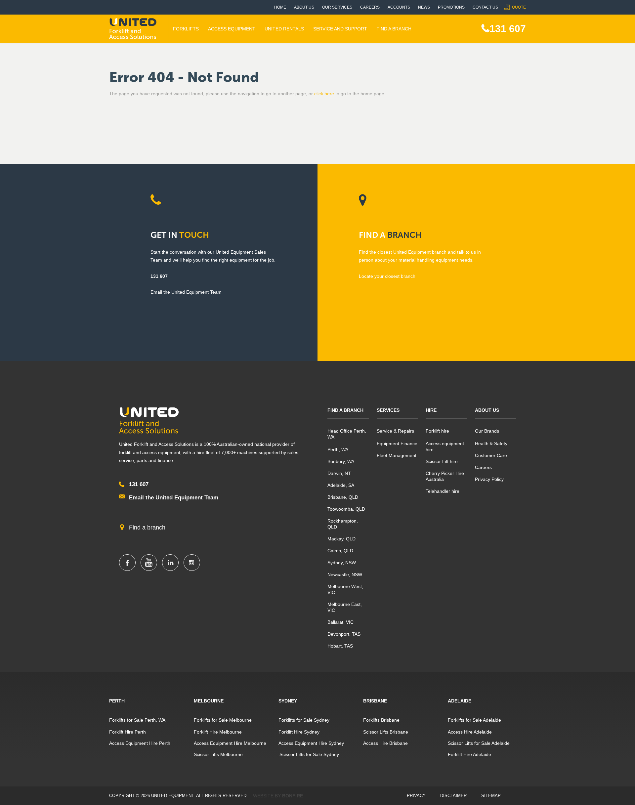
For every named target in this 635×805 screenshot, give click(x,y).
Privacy (416, 795)
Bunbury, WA (340, 461)
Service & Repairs (395, 431)
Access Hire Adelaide (470, 732)
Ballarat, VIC (340, 622)
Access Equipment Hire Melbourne (230, 743)
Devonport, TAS (343, 634)
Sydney (287, 700)
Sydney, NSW (341, 562)
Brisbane (375, 700)
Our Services (337, 7)
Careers (370, 7)
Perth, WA (337, 449)
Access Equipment (231, 28)
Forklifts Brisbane (381, 720)
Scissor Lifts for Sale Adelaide (479, 743)
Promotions (451, 7)
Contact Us (485, 7)
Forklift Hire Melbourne (218, 732)
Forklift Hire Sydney (298, 732)
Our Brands (487, 431)
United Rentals (284, 28)
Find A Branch (393, 28)
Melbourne (209, 700)
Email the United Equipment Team (173, 497)
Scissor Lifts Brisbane (385, 732)
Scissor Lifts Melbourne (218, 754)
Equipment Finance (397, 443)
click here (324, 93)
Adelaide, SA (340, 485)
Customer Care (491, 455)
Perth (117, 700)
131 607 (507, 28)
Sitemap (491, 795)
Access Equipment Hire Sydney (311, 743)
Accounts (399, 7)
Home (280, 7)
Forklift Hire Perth (127, 732)
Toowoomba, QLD (346, 509)
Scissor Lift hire (442, 461)
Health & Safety (491, 443)
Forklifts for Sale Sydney (303, 720)
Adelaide (459, 700)
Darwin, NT (339, 473)
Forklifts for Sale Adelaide (474, 720)
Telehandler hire (442, 491)
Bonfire (292, 795)
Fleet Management (396, 455)
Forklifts (186, 28)
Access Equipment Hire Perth (139, 743)
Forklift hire (437, 431)
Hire (431, 410)
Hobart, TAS (340, 646)
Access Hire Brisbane (385, 743)
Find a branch (147, 527)
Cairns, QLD (340, 550)
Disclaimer (453, 795)
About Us (304, 7)
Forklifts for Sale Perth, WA (137, 720)
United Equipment (134, 28)
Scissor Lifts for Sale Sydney (308, 754)
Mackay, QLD (341, 538)
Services (388, 410)
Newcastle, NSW (344, 574)
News (424, 7)
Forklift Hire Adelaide (469, 754)
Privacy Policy (489, 479)
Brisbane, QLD (342, 497)
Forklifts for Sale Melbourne (223, 720)
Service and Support (340, 28)
